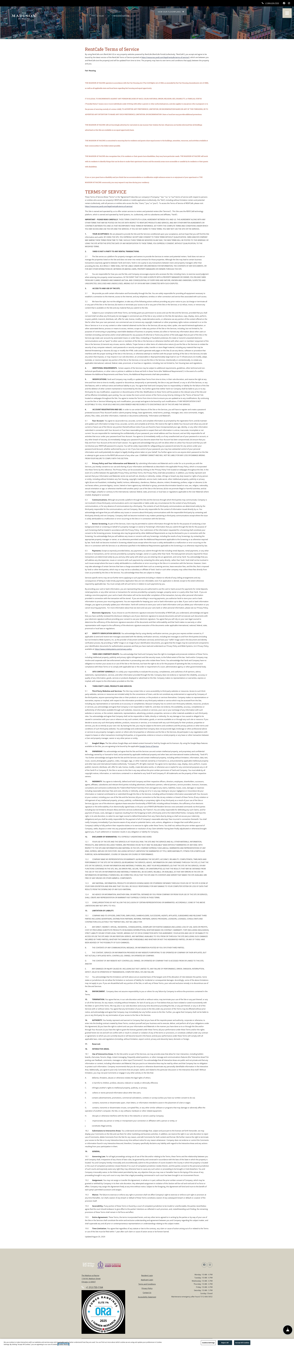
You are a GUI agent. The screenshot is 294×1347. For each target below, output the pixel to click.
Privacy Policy (147, 1288)
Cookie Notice (63, 1344)
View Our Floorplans (172, 11)
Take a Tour (97, 16)
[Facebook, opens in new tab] (284, 3)
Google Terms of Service (149, 746)
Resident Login (122, 16)
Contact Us (147, 1292)
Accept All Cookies (242, 1343)
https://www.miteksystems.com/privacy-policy (113, 649)
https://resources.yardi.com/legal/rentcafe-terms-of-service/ (165, 57)
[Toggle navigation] (287, 13)
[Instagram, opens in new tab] (289, 3)
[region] (147, 1343)
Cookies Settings (208, 1343)
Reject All (225, 1343)
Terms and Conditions (147, 1284)
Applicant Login (147, 1279)
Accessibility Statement (147, 1297)
